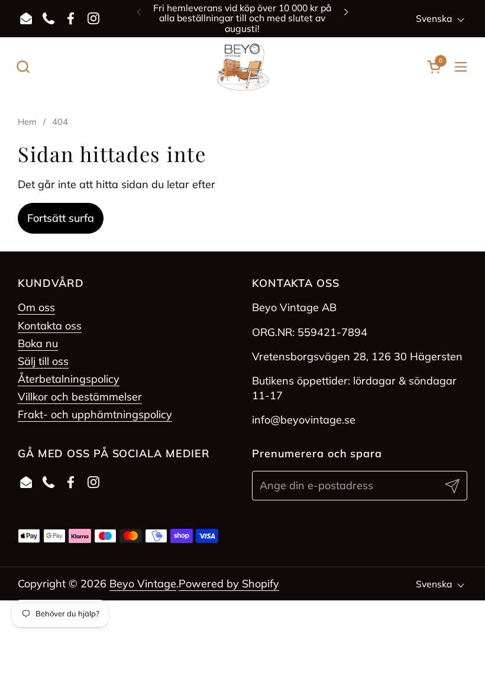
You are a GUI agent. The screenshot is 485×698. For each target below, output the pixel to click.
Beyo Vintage (142, 583)
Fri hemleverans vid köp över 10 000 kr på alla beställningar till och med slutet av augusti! (242, 18)
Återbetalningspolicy (68, 379)
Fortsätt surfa (60, 218)
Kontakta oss (50, 325)
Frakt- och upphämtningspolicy (95, 414)
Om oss (36, 307)
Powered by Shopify (229, 583)
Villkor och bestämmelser (80, 396)
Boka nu (38, 343)
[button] (22, 66)
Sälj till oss (43, 361)
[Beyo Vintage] (243, 67)
